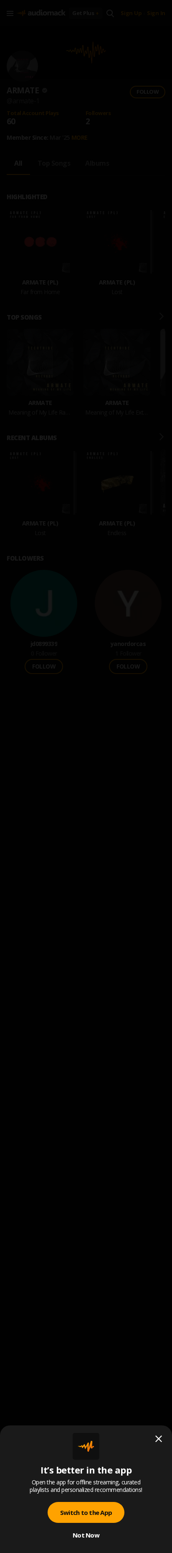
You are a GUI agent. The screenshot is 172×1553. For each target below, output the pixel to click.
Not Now (86, 1535)
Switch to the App (86, 1512)
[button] (86, 776)
